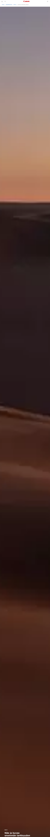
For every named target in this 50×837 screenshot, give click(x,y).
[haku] (5, 1)
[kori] (2, 1)
